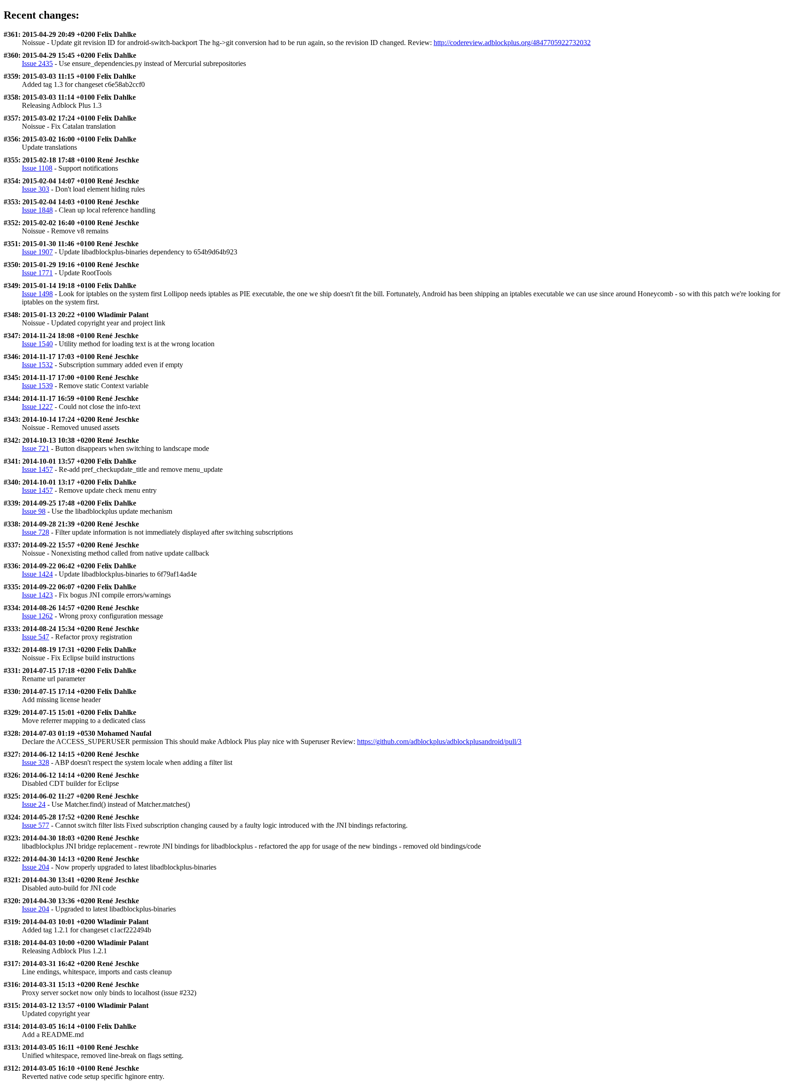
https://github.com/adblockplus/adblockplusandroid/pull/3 (439, 741)
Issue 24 (34, 804)
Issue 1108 (37, 168)
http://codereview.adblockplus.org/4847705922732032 (512, 42)
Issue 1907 (37, 252)
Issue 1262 (37, 616)
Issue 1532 (37, 365)
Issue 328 (35, 762)
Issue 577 (35, 825)
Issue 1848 (37, 210)
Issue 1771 (37, 273)
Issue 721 (35, 448)
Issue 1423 (37, 595)
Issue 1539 (37, 386)
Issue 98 (34, 511)
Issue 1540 (37, 344)
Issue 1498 (37, 294)
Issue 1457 (37, 469)
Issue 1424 (37, 574)
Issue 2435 (37, 63)
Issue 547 (35, 637)
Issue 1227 (37, 406)
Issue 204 (35, 867)
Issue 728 (35, 532)
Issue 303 (35, 189)
